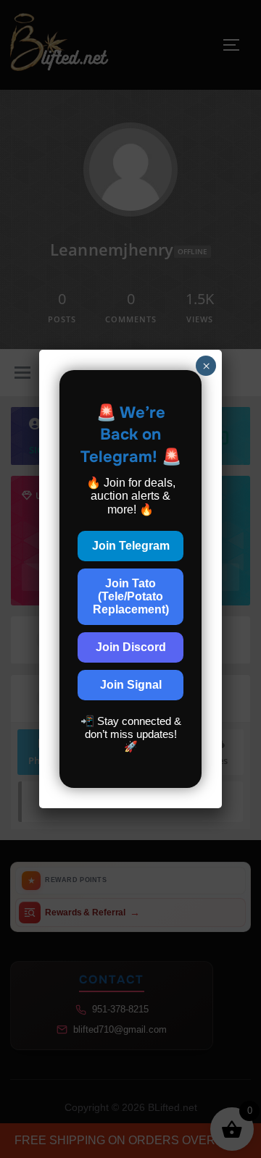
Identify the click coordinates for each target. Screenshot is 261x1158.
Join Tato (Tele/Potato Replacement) (131, 596)
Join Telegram (131, 546)
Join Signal (131, 685)
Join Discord (131, 647)
